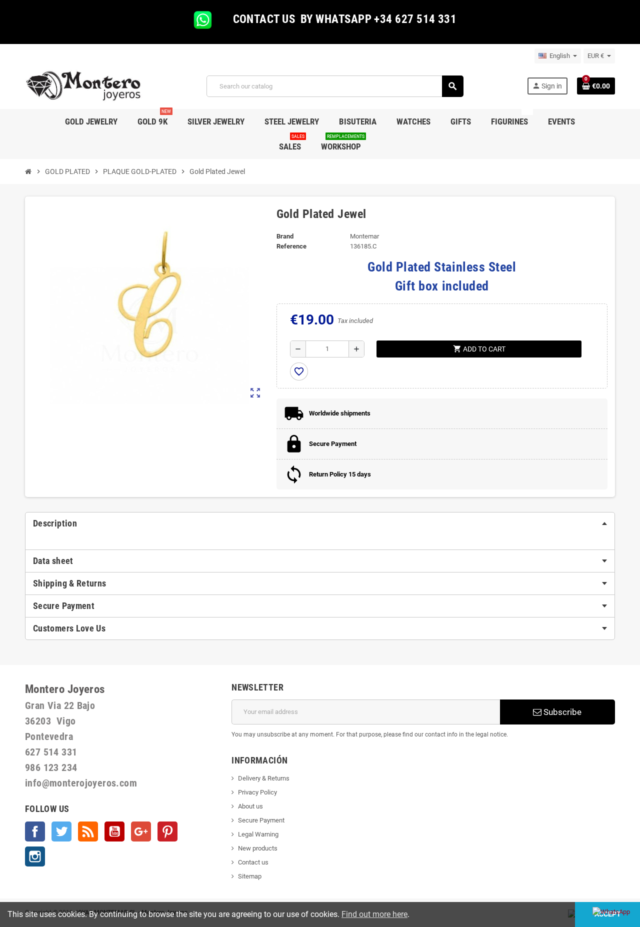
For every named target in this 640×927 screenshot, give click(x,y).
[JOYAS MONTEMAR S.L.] (83, 86)
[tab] (320, 523)
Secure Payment (261, 820)
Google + (141, 832)
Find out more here (375, 914)
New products (258, 848)
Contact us (253, 862)
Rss (88, 832)
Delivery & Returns (264, 778)
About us (250, 806)
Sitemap (250, 876)
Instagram (35, 856)
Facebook (35, 832)
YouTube (114, 832)
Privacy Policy (257, 792)
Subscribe (562, 712)
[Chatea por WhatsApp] (611, 911)
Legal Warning (258, 834)
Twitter (62, 832)
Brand (285, 236)
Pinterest (168, 832)
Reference (291, 246)
